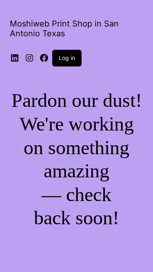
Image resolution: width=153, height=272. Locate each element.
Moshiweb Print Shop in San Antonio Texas (64, 28)
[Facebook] (44, 58)
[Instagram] (29, 58)
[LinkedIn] (15, 58)
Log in (67, 57)
